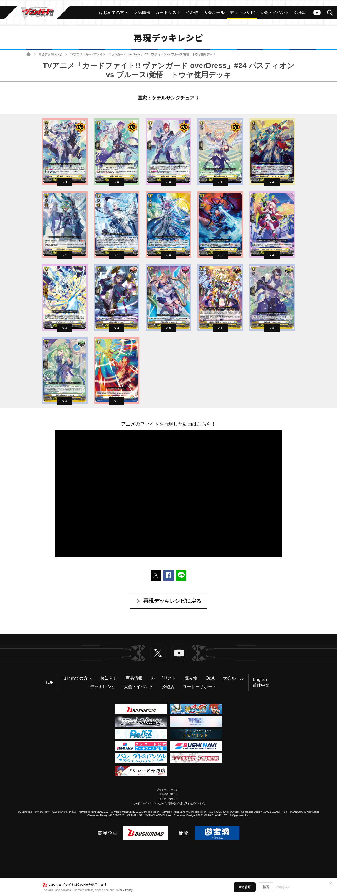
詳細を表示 (283, 887)
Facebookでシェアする (168, 575)
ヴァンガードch (317, 12)
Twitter (158, 653)
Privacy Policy (124, 890)
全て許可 (244, 887)
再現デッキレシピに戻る (172, 601)
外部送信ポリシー (168, 794)
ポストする (156, 575)
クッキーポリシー (168, 799)
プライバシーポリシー (168, 789)
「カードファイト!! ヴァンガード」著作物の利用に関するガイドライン (168, 803)
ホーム (28, 54)
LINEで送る (181, 575)
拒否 (266, 887)
